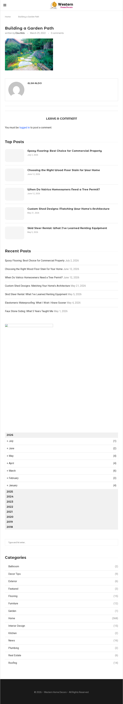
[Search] (118, 5)
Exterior (63, 581)
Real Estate (63, 655)
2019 (10, 521)
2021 (10, 511)
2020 (10, 516)
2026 (10, 434)
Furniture (63, 603)
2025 (10, 491)
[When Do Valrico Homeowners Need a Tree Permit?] (14, 194)
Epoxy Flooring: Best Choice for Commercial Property (64, 150)
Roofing (63, 662)
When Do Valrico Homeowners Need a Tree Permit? (63, 189)
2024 (10, 496)
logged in (24, 127)
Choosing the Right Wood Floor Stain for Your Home (63, 170)
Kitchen (63, 633)
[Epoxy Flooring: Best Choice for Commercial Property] (14, 155)
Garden (63, 610)
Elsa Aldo (20, 33)
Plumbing (63, 648)
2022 (10, 506)
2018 (10, 526)
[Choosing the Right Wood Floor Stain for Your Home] (14, 174)
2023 (10, 501)
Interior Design (63, 625)
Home (8, 16)
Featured (63, 588)
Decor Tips (63, 573)
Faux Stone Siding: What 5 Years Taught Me (29, 311)
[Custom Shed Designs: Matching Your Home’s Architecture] (14, 213)
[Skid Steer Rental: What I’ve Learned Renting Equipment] (14, 232)
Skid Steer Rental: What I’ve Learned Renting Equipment (67, 228)
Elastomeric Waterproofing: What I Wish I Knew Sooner (35, 302)
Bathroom (63, 566)
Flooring (63, 596)
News (63, 640)
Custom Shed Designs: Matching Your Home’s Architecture (68, 208)
